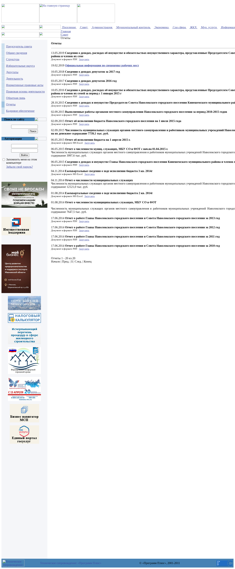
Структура (12, 59)
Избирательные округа (20, 65)
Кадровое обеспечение (20, 110)
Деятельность (14, 78)
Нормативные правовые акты (24, 85)
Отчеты (11, 104)
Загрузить (84, 59)
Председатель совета (19, 46)
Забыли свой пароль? (19, 166)
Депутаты (12, 72)
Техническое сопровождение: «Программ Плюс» (70, 563)
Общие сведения (16, 52)
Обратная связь (15, 98)
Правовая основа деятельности (25, 91)
